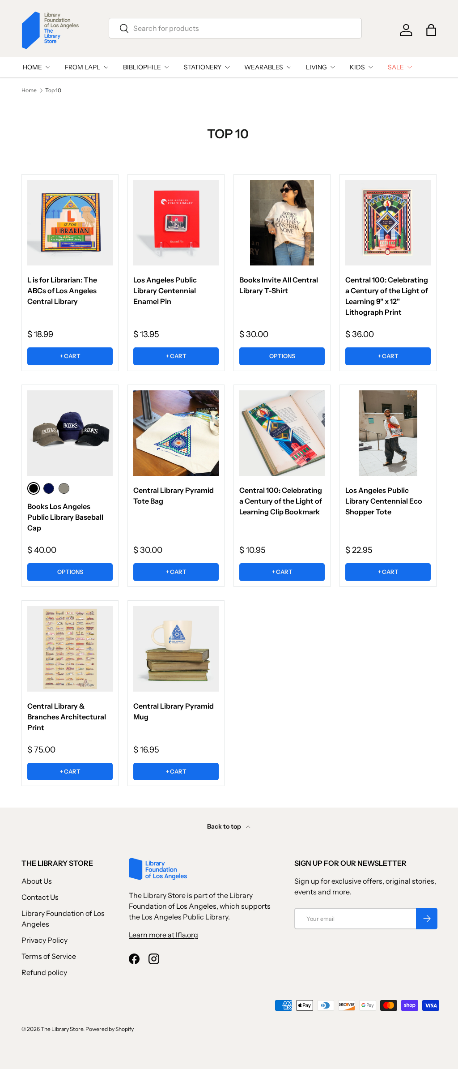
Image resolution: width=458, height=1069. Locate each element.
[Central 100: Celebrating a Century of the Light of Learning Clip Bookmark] (282, 433)
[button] (431, 30)
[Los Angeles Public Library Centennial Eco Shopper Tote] (388, 433)
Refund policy (44, 972)
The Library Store (62, 1029)
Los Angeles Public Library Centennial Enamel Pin (165, 290)
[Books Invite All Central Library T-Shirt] (282, 222)
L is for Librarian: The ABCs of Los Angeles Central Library (62, 290)
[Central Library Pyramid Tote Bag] (176, 433)
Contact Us (40, 897)
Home (29, 90)
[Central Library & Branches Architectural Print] (70, 649)
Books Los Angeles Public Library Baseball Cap (65, 517)
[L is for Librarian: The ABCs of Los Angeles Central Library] (70, 222)
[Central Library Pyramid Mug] (176, 649)
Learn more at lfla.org (163, 934)
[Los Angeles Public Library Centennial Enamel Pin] (176, 222)
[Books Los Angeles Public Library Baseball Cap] (70, 433)
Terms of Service (48, 956)
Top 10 (53, 90)
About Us (36, 881)
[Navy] (48, 488)
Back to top (224, 826)
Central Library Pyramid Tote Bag (173, 495)
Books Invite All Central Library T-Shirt (278, 285)
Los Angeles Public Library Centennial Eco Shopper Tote (383, 501)
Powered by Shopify (109, 1029)
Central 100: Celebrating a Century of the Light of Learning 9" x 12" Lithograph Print (386, 295)
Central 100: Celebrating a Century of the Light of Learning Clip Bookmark (280, 501)
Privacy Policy (44, 940)
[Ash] (64, 488)
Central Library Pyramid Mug (173, 711)
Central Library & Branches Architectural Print (66, 716)
